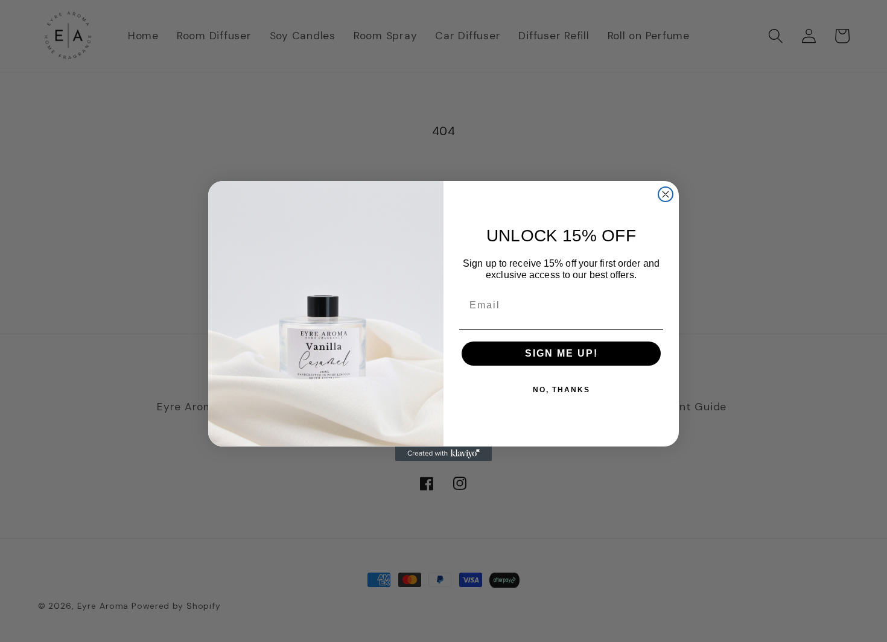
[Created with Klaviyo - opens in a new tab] (443, 454)
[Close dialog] (665, 194)
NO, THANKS (561, 390)
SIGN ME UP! (561, 353)
